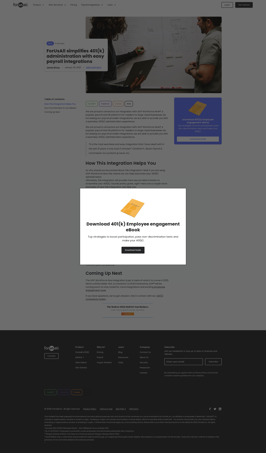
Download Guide (133, 250)
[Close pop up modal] (179, 195)
